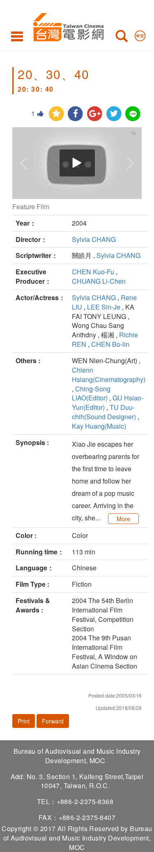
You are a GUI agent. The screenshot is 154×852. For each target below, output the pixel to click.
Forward (53, 721)
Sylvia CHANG (94, 239)
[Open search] (121, 38)
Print (24, 721)
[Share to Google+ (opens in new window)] (94, 114)
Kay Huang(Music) (99, 426)
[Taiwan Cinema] (66, 26)
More (123, 519)
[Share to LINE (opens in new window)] (133, 114)
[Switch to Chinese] (140, 34)
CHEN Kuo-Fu (93, 271)
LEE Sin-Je (103, 307)
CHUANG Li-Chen (99, 281)
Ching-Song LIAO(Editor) (91, 393)
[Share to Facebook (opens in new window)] (75, 114)
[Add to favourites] (56, 114)
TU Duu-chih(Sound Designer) (104, 411)
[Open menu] (17, 36)
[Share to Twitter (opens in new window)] (114, 114)
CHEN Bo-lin (110, 344)
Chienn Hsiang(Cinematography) (108, 374)
